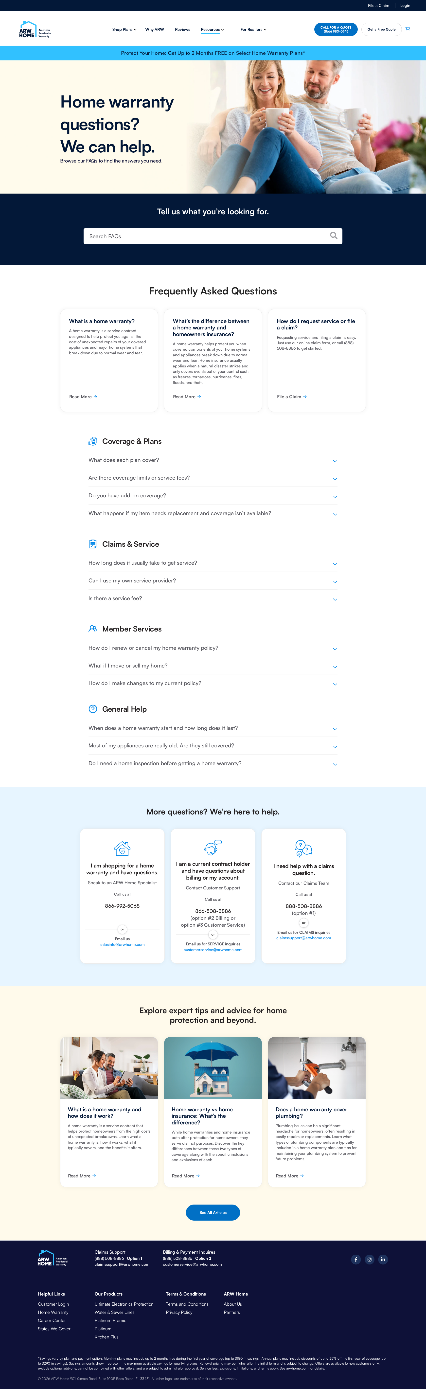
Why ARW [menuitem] (154, 29)
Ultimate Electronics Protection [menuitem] (124, 1304)
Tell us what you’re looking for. (213, 211)
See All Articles (213, 1212)
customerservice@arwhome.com (213, 949)
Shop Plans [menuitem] (122, 29)
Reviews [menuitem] (182, 29)
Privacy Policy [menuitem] (179, 1312)
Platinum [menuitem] (103, 1328)
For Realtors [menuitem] (251, 29)
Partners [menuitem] (232, 1312)
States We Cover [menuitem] (54, 1328)
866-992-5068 (122, 906)
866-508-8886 (213, 911)
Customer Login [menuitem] (53, 1304)
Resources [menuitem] (210, 29)
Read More (80, 396)
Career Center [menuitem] (52, 1320)
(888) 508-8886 (109, 1258)
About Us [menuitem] (233, 1304)
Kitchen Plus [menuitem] (107, 1336)
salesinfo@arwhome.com (122, 944)
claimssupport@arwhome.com (303, 937)
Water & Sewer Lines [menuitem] (115, 1312)
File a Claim (289, 396)
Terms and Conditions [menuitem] (187, 1304)
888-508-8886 (304, 906)
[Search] (333, 236)
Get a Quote (382, 29)
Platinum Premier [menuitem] (111, 1320)
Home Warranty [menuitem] (53, 1312)
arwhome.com (297, 1368)
